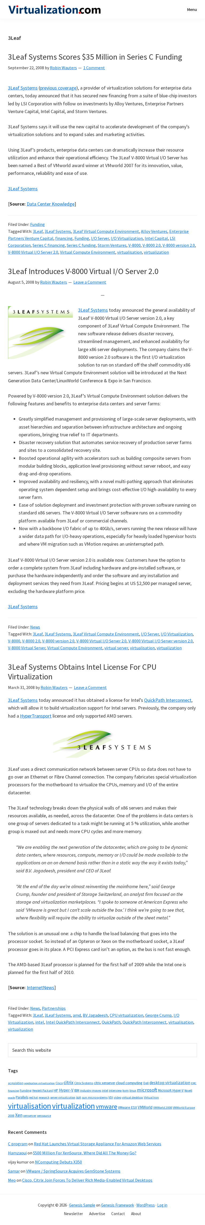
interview (115, 1090)
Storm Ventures (112, 245)
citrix (68, 1082)
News (35, 627)
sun (78, 1097)
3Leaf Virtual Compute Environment (106, 231)
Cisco (59, 1083)
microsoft (147, 1090)
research (44, 1097)
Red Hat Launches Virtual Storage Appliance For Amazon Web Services (97, 1143)
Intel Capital (156, 238)
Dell (146, 1083)
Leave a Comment (89, 282)
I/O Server (100, 238)
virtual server (116, 647)
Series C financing (49, 245)
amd (77, 1015)
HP (56, 1090)
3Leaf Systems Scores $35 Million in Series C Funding (95, 57)
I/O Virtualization (127, 238)
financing (64, 238)
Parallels (22, 1097)
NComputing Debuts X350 (58, 1162)
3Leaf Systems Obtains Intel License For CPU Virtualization (82, 671)
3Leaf (38, 231)
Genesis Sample (82, 1205)
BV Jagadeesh (95, 1015)
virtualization (156, 252)
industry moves (90, 1090)
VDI (110, 1097)
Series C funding (81, 245)
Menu (192, 9)
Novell (188, 1090)
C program (17, 1143)
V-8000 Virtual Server (26, 647)
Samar (14, 1171)
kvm (126, 1090)
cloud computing (129, 1082)
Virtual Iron (151, 1097)
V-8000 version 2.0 (179, 245)
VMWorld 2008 (162, 1107)
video (117, 1097)
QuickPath (111, 1022)
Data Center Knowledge (50, 204)
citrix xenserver (104, 1083)
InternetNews (40, 987)
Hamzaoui (17, 1152)
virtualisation (129, 252)
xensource (44, 1116)
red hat (33, 1097)
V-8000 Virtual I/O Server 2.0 (33, 252)
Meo (12, 1180)
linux (132, 1090)
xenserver (29, 1116)
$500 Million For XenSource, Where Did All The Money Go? (84, 1152)
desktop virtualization (169, 1082)
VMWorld (145, 1107)
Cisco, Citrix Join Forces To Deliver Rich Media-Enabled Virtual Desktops (87, 1180)
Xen (18, 1115)
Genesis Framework (117, 1205)
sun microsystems (95, 1097)
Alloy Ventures (154, 231)
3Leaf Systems (23, 88)
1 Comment (94, 67)
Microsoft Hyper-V (171, 1090)
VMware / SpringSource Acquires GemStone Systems (73, 1171)
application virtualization (39, 1083)
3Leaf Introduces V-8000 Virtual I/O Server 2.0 (83, 271)
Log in (162, 1205)
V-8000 (134, 245)
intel (39, 1022)
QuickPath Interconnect (167, 700)
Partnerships (54, 1008)
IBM (76, 1090)
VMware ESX (127, 1107)
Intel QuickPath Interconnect (73, 1022)
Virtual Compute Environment (87, 252)
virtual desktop (132, 1097)
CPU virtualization (126, 1015)
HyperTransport (36, 716)
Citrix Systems (83, 1083)
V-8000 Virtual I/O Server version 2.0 (160, 641)
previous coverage (58, 88)
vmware (106, 1106)
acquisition (15, 1083)
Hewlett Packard (42, 1090)
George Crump (158, 1015)
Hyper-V (66, 1090)
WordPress (145, 1205)
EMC (193, 1083)
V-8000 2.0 (152, 245)
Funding (37, 224)
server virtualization (62, 1097)
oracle (11, 1097)
